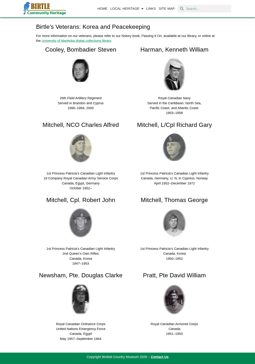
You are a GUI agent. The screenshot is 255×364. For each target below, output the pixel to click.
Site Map (167, 8)
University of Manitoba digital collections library (76, 41)
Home (102, 8)
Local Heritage (124, 8)
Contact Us (160, 357)
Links (151, 8)
